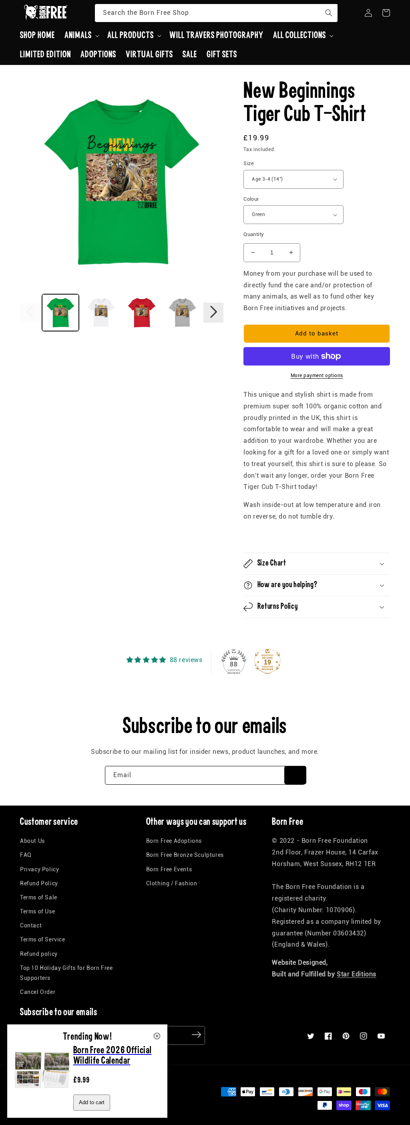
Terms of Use (37, 911)
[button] (81, 35)
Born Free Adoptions (174, 841)
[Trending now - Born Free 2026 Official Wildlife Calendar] (42, 1095)
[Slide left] (30, 313)
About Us (32, 841)
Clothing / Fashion (171, 883)
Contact (31, 925)
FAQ (26, 855)
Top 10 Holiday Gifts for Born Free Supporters (66, 973)
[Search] (329, 13)
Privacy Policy (39, 869)
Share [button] (261, 537)
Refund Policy (39, 883)
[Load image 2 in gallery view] (101, 312)
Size (248, 163)
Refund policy (39, 954)
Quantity (253, 234)
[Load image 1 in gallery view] (60, 312)
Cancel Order (37, 992)
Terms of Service (42, 939)
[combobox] (216, 13)
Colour (251, 199)
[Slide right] (213, 313)
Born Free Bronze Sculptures (185, 855)
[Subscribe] (295, 775)
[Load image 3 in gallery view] (141, 312)
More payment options (317, 375)
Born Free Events (169, 869)
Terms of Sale (38, 897)
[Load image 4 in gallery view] (182, 312)
